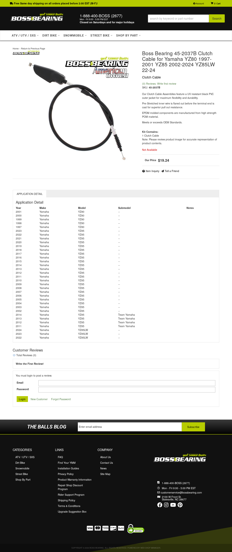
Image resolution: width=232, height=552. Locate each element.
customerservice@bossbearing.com (181, 492)
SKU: (145, 87)
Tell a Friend (172, 171)
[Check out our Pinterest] (180, 505)
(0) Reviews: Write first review (159, 83)
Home (16, 48)
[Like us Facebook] (159, 505)
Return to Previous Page (33, 48)
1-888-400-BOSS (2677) (176, 483)
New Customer (39, 399)
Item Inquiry (152, 171)
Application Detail (30, 194)
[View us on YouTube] (173, 505)
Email (20, 382)
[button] (186, 18)
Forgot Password (61, 399)
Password (23, 389)
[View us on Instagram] (166, 505)
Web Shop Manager (150, 548)
